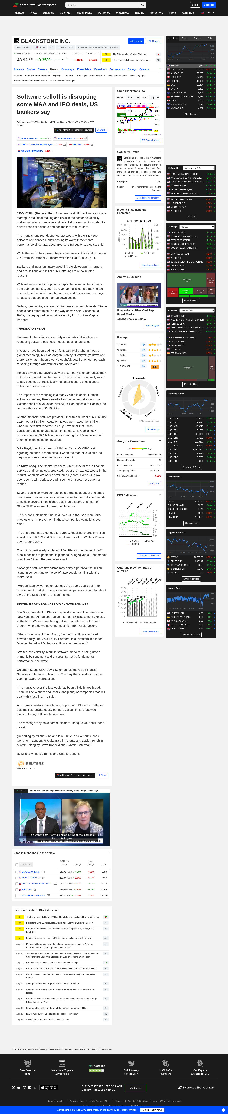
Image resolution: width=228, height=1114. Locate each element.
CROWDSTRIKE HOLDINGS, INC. (186, 331)
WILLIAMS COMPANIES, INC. (184, 236)
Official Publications (117, 75)
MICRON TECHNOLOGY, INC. (184, 193)
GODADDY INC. (178, 269)
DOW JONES (177, 69)
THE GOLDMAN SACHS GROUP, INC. (37, 884)
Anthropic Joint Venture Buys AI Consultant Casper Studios (52, 983)
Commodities (174, 476)
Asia (210, 38)
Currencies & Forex (191, 467)
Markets (20, 12)
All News (18, 75)
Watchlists (122, 12)
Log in (195, 4)
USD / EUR (173, 418)
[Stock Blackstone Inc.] (48, 138)
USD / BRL (173, 430)
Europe (185, 38)
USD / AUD (173, 446)
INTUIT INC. (176, 211)
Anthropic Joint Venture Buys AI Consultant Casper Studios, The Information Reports (60, 991)
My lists (191, 216)
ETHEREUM (176, 561)
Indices (173, 38)
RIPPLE (174, 573)
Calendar (65, 12)
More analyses (152, 326)
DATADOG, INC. (178, 232)
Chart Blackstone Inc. (131, 91)
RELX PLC (27, 889)
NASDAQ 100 (177, 73)
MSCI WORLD (177, 108)
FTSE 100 (175, 81)
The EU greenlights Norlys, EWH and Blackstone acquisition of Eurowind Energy (131, 54)
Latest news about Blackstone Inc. (36, 910)
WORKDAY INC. (178, 341)
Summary (18, 69)
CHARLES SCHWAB (180, 254)
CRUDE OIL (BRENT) (178, 509)
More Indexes (191, 114)
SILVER (171, 513)
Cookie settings (77, 1101)
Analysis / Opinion (129, 277)
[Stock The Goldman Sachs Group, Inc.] (64, 144)
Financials (83, 69)
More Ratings (153, 429)
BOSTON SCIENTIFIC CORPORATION (187, 262)
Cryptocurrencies (176, 532)
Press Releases (97, 75)
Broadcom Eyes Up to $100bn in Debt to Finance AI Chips (52, 963)
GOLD (171, 501)
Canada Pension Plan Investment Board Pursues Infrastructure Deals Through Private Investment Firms (61, 1000)
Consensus (116, 69)
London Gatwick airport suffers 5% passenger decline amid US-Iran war (58, 938)
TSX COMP (176, 77)
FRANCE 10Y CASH (180, 625)
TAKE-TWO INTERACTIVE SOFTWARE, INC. (187, 328)
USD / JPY (172, 442)
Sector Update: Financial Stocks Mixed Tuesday (47, 1020)
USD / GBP (173, 457)
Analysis (48, 12)
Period (145, 97)
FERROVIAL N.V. (178, 353)
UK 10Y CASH (177, 628)
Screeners (156, 12)
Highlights (58, 75)
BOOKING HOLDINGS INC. (183, 337)
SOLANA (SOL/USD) (180, 565)
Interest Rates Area (191, 635)
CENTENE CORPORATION (183, 244)
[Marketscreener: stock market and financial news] (34, 4)
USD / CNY (173, 438)
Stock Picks (84, 12)
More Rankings (191, 301)
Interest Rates (174, 588)
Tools (172, 12)
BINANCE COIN (178, 569)
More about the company (148, 198)
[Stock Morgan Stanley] (85, 138)
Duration (121, 97)
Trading (139, 12)
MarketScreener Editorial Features (30, 81)
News (33, 12)
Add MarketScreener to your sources (75, 130)
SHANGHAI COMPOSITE (182, 96)
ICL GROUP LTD (178, 185)
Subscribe (209, 4)
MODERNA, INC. (178, 266)
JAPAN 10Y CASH (179, 621)
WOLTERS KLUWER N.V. (33, 895)
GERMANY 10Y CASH (181, 617)
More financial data (150, 265)
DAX (173, 85)
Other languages (138, 75)
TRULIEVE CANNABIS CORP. (184, 174)
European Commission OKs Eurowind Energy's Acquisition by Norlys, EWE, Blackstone (60, 930)
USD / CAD (173, 422)
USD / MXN (173, 426)
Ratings (132, 69)
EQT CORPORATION (180, 240)
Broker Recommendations (37, 75)
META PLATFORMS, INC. (182, 189)
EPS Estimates (127, 495)
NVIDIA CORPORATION (181, 199)
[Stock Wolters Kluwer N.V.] (52, 151)
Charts (42, 69)
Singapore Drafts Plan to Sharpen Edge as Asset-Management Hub (56, 1008)
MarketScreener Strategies (63, 81)
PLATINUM (173, 517)
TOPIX (173, 100)
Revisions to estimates (149, 556)
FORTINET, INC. (178, 324)
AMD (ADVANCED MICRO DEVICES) (187, 178)
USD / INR (172, 434)
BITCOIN (175, 557)
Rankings (188, 12)
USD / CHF (173, 461)
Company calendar (150, 631)
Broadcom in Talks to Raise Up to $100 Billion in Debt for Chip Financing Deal (61, 968)
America (197, 38)
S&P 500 (175, 65)
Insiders (69, 75)
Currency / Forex (176, 394)
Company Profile (128, 152)
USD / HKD (173, 453)
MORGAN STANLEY (31, 878)
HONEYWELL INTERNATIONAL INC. (187, 182)
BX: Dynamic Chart (150, 140)
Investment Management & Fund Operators (146, 189)
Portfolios (104, 12)
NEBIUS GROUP (178, 207)
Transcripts (81, 75)
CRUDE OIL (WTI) (176, 505)
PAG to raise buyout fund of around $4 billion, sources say (52, 1014)
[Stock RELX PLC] (91, 144)
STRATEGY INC (178, 345)
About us (119, 1101)
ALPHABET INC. (178, 203)
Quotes (31, 69)
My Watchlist (174, 168)
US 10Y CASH (177, 613)
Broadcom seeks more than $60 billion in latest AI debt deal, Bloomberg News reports (61, 976)
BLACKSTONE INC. (31, 872)
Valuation (99, 69)
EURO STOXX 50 (178, 93)
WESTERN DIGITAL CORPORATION (187, 320)
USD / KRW (173, 449)
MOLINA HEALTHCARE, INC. (184, 248)
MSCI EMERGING (179, 104)
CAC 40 (174, 89)
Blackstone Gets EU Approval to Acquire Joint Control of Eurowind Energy (131, 60)
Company (67, 69)
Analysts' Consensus (131, 441)
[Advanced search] (142, 5)
